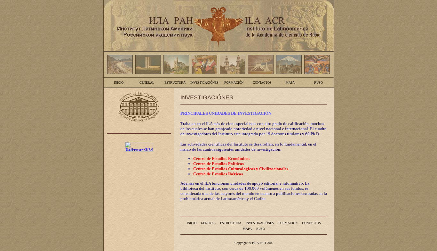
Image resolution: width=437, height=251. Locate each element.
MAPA (290, 82)
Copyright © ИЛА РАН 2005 (253, 243)
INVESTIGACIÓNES (204, 82)
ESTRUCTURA (175, 82)
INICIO (118, 82)
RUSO (318, 82)
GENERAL (146, 82)
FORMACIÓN (233, 82)
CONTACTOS (262, 82)
